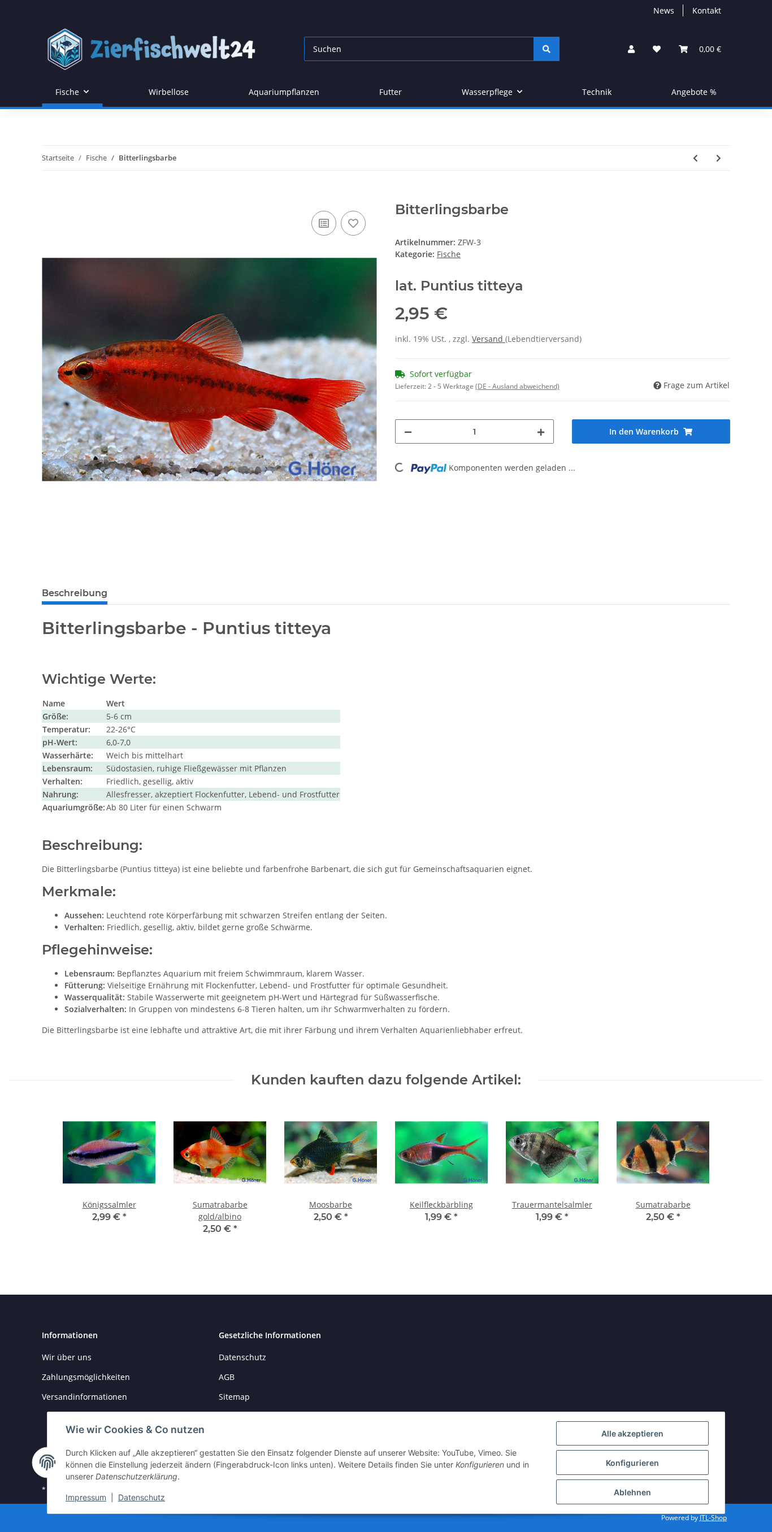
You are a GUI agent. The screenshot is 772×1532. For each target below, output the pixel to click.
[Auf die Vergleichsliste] (323, 223)
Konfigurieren (632, 1463)
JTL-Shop (713, 1517)
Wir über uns (67, 1357)
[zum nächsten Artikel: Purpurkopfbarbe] (718, 158)
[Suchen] (547, 49)
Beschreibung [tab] (74, 593)
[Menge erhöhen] (540, 431)
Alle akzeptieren (632, 1433)
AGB (227, 1377)
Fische (449, 254)
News (663, 10)
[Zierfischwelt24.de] (155, 49)
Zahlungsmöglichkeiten (86, 1377)
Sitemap (234, 1396)
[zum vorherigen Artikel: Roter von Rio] (695, 158)
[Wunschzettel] (657, 48)
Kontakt (706, 10)
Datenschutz (242, 1357)
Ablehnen (632, 1492)
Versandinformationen (84, 1396)
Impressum (86, 1497)
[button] (631, 48)
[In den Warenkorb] (51, 195)
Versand (488, 338)
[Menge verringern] (408, 431)
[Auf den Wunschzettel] (353, 223)
